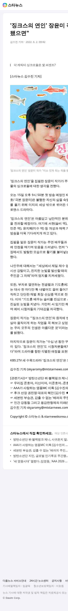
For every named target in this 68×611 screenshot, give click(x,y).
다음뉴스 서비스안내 (14, 580)
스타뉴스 (15, 5)
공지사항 (57, 580)
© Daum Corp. (11, 597)
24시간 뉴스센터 (39, 580)
